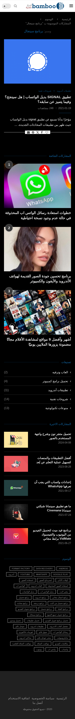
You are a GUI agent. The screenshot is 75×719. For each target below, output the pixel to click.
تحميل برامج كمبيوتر (36, 381)
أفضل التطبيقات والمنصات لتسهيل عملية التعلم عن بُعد (53, 460)
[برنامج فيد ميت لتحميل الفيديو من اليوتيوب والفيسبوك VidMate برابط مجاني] (16, 536)
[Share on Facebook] (42, 132)
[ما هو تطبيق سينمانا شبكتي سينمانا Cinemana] (16, 512)
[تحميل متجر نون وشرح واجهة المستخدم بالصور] (16, 440)
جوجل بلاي (19, 626)
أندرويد (11, 574)
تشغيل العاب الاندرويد (59, 626)
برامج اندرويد (40, 597)
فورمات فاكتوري (26, 632)
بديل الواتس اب (47, 592)
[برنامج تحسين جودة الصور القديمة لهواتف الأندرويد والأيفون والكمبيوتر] (37, 249)
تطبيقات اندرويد (37, 626)
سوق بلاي (43, 632)
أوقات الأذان (63, 580)
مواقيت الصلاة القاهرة (21, 644)
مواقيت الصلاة (43, 644)
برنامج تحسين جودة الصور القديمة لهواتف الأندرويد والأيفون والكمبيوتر (40, 278)
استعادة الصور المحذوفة (58, 586)
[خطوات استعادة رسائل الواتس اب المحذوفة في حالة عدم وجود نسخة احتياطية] (37, 186)
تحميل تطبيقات (33, 620)
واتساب (65, 649)
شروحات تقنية (36, 399)
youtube (25, 574)
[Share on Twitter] (37, 132)
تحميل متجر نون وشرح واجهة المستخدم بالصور (53, 436)
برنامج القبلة (63, 609)
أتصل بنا (38, 702)
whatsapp (41, 574)
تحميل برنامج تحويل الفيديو (56, 620)
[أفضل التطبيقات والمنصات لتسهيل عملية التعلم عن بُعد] (16, 464)
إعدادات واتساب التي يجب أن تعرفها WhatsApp (52, 484)
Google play (60, 574)
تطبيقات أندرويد (36, 390)
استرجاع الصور (45, 580)
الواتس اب (20, 586)
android (63, 569)
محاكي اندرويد (25, 638)
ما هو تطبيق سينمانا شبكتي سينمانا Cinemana (53, 508)
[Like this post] (46, 132)
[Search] (15, 6)
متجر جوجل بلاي (44, 638)
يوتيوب (39, 649)
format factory (21, 569)
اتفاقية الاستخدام (19, 698)
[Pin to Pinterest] (33, 132)
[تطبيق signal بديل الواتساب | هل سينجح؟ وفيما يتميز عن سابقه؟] (37, 61)
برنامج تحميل (46, 609)
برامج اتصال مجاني (60, 597)
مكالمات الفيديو (61, 644)
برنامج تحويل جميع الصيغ (57, 615)
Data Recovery (44, 569)
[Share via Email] (28, 132)
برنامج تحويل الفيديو (26, 609)
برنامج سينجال (35, 615)
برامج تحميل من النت (59, 603)
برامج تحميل (24, 597)
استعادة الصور (27, 580)
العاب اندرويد (36, 586)
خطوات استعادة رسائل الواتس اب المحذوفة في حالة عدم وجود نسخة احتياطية (38, 215)
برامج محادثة (22, 603)
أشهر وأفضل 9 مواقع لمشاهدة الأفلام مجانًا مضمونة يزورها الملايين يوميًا (39, 341)
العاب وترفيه (36, 372)
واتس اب (52, 649)
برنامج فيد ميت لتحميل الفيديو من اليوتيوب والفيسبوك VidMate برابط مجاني (52, 534)
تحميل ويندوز (15, 620)
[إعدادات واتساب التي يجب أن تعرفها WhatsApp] (16, 488)
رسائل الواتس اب (60, 632)
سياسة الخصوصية (43, 698)
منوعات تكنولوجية (36, 408)
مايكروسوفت (62, 638)
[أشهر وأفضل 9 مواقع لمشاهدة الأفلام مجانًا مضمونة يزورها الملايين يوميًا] (37, 312)
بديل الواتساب (28, 592)
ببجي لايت (64, 592)
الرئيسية (66, 19)
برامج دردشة (39, 603)
